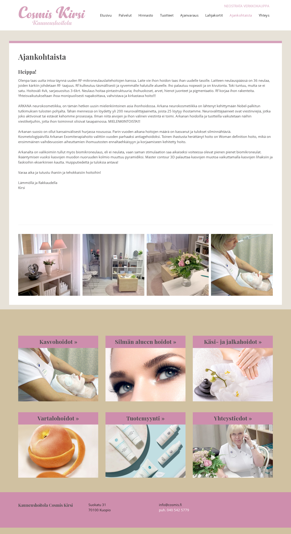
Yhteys (264, 15)
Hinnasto (145, 15)
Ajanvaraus (189, 15)
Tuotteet (166, 15)
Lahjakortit (214, 15)
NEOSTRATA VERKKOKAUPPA (246, 6)
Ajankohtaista (241, 15)
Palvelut (125, 15)
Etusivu (106, 15)
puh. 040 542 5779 (174, 510)
